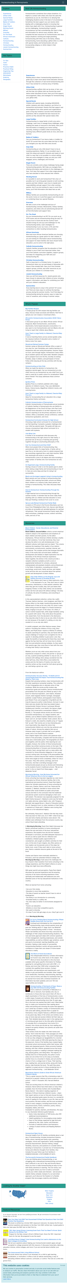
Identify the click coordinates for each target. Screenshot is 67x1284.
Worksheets (7, 75)
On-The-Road (31, 214)
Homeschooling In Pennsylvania (14, 2)
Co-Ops (5, 60)
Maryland (49, 1193)
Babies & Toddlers (32, 137)
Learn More (7, 1279)
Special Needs (31, 101)
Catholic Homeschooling (34, 246)
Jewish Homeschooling (34, 274)
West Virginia (49, 1191)
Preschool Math (8, 67)
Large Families (31, 119)
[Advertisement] (44, 61)
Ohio (49, 1201)
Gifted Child (30, 87)
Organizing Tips (8, 71)
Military (28, 193)
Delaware (49, 1197)
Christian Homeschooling (34, 260)
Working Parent (31, 177)
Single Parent (30, 163)
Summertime (30, 286)
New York (49, 1195)
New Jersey (49, 1203)
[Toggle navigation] (63, 2)
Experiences (30, 75)
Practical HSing (8, 69)
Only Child (29, 147)
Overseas (29, 202)
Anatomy (6, 77)
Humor (5, 65)
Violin (5, 62)
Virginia (49, 1199)
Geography (6, 79)
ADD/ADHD (7, 73)
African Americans (32, 232)
